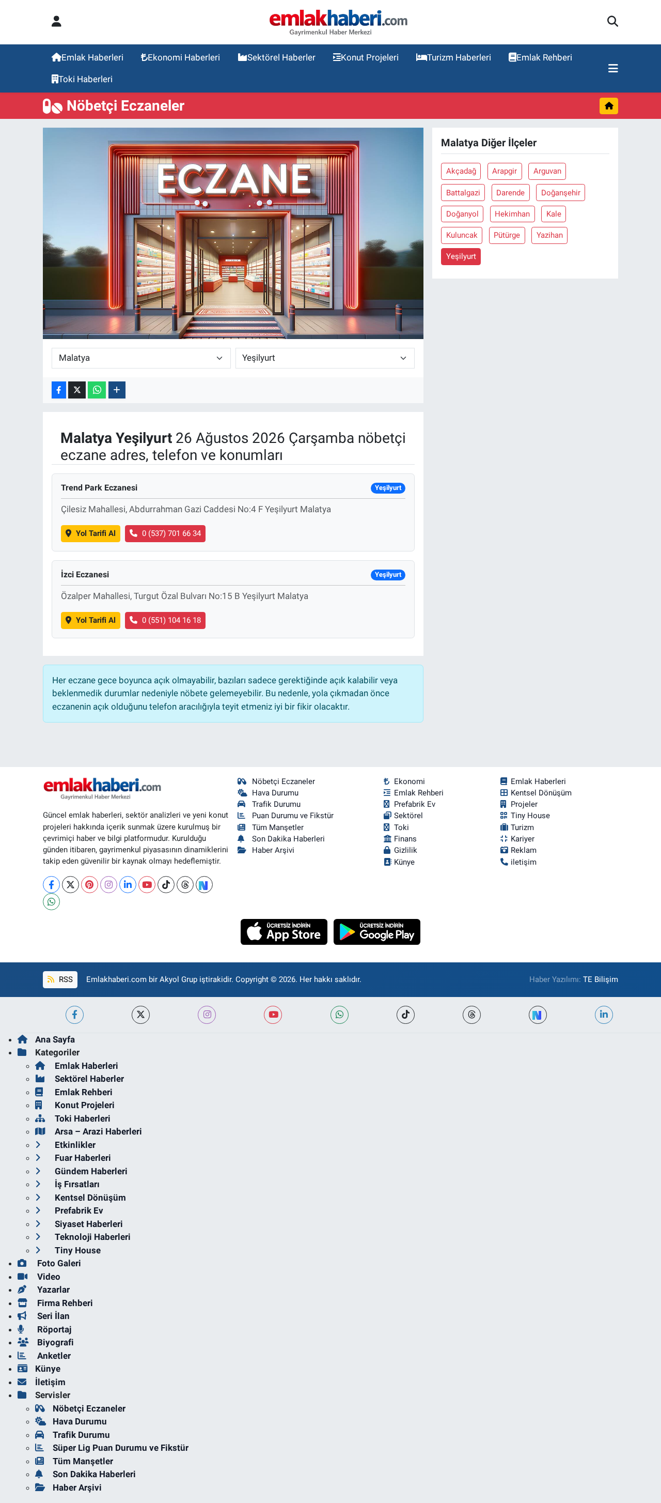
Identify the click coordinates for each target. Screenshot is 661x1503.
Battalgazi (463, 192)
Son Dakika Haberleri (288, 838)
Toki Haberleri (85, 79)
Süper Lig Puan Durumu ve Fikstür (120, 1448)
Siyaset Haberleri (88, 1224)
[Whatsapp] (51, 901)
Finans (405, 838)
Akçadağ (461, 171)
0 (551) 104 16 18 (171, 620)
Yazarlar (52, 1289)
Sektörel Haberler (281, 57)
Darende (510, 192)
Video (47, 1276)
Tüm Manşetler (278, 827)
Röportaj (53, 1329)
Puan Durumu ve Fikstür (293, 815)
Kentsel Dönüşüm (541, 792)
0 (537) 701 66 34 (171, 533)
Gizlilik (405, 850)
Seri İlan (52, 1316)
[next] (538, 1015)
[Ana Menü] (613, 68)
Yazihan (550, 235)
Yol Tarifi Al (96, 533)
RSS (65, 979)
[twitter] (141, 1015)
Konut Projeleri (370, 57)
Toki (401, 827)
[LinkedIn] (127, 884)
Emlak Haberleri (92, 57)
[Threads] (185, 884)
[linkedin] (604, 1015)
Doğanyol (462, 214)
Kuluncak (462, 235)
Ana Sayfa (55, 1039)
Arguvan (547, 171)
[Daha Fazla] (116, 389)
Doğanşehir (560, 192)
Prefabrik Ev (414, 804)
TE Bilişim (600, 979)
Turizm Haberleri (459, 57)
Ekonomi (409, 781)
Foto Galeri (58, 1263)
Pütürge (507, 235)
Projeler (524, 804)
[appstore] (285, 931)
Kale (553, 214)
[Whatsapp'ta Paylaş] (97, 389)
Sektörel (408, 815)
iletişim (524, 862)
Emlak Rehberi (544, 57)
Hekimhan (512, 214)
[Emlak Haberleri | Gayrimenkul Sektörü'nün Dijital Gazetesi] (339, 22)
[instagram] (207, 1015)
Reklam (524, 850)
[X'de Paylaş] (77, 389)
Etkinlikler (74, 1145)
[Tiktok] (166, 884)
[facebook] (75, 1015)
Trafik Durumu (276, 804)
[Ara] (612, 22)
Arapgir (504, 171)
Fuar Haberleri (82, 1158)
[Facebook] (51, 884)
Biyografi (54, 1342)
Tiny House (530, 815)
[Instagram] (108, 884)
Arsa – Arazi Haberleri (97, 1131)
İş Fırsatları (76, 1184)
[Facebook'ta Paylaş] (59, 389)
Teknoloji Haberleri (92, 1237)
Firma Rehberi (64, 1303)
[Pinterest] (89, 884)
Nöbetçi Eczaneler (283, 781)
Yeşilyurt (461, 256)
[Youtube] (146, 884)
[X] (70, 884)
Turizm (522, 827)
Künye (404, 862)
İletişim (50, 1382)
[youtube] (273, 1015)
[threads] (472, 1015)
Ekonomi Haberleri (184, 57)
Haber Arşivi (273, 850)
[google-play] (377, 931)
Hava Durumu (275, 792)
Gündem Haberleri (90, 1171)
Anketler (53, 1356)
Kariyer (522, 838)
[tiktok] (406, 1015)
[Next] (204, 884)
